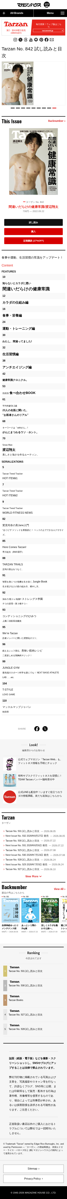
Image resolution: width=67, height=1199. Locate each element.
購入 (33, 231)
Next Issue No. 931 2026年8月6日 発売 (35, 845)
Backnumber (55, 121)
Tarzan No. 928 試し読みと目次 (31, 859)
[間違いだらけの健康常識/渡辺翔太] (33, 161)
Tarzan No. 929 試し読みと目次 (31, 850)
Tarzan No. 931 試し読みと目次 (31, 831)
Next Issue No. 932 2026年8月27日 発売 (35, 835)
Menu (50, 13)
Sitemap (32, 1168)
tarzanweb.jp (47, 31)
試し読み (33, 222)
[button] (13, 108)
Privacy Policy (32, 1178)
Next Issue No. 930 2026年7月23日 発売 (35, 854)
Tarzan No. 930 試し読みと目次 (31, 840)
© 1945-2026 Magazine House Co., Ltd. (33, 1192)
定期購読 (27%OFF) (33, 240)
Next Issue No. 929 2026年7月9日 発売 (35, 864)
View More (31, 876)
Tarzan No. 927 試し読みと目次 (31, 869)
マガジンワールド (33, 5)
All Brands (16, 13)
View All (58, 889)
